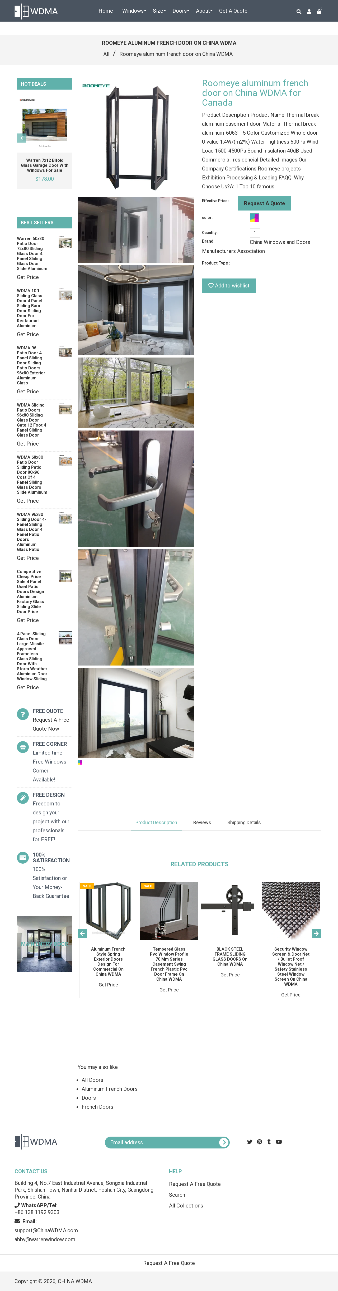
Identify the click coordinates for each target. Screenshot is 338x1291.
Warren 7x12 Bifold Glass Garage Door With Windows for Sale (44, 165)
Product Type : (216, 263)
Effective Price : (215, 201)
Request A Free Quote (195, 1184)
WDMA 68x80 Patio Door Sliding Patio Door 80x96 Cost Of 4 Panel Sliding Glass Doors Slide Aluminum (32, 475)
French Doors (97, 1107)
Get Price (28, 277)
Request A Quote (264, 203)
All (106, 54)
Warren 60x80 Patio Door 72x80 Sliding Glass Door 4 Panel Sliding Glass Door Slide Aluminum (32, 253)
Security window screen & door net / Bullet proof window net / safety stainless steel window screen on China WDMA (290, 967)
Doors (89, 1098)
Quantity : (210, 233)
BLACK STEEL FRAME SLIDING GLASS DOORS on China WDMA (230, 957)
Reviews (202, 822)
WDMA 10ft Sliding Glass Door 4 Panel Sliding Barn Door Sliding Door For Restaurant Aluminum (29, 308)
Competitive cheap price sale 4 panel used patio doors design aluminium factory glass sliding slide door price (30, 591)
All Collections (186, 1205)
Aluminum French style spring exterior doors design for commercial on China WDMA (108, 962)
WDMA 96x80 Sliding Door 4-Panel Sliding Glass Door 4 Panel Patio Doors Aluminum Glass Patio (31, 532)
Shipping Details (244, 822)
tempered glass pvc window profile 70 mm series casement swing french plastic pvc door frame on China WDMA (169, 964)
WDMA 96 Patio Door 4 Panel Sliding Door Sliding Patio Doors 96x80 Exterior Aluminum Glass (31, 365)
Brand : (208, 241)
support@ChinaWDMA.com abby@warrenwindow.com (46, 1230)
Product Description (156, 822)
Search (177, 1195)
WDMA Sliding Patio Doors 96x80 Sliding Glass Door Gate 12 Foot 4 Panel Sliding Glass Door (31, 420)
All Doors (92, 1080)
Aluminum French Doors (110, 1089)
